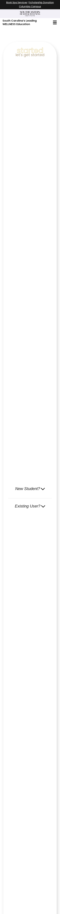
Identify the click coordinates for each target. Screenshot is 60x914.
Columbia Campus (30, 6)
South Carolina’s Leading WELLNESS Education (19, 22)
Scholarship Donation (41, 2)
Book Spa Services (16, 2)
